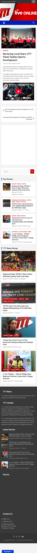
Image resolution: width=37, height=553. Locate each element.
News (19, 184)
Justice (28, 200)
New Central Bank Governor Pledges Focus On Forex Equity (19, 110)
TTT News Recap (10, 248)
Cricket (14, 184)
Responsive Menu (34, 1)
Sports (5, 50)
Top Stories (8, 179)
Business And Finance (19, 200)
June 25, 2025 (7, 63)
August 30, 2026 (17, 192)
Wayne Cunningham (18, 194)
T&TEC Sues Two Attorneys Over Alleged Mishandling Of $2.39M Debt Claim (22, 206)
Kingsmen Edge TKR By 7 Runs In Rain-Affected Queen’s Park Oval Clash (21, 188)
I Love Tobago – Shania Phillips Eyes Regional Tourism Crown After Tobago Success (23, 237)
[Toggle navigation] (3, 23)
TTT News (26, 210)
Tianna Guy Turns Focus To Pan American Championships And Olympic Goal (22, 221)
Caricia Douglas (27, 242)
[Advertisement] (18, 145)
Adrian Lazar (16, 63)
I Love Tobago (22, 231)
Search (32, 171)
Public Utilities (21, 201)
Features (15, 231)
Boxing (14, 216)
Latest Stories (9, 429)
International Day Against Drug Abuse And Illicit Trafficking (17, 118)
